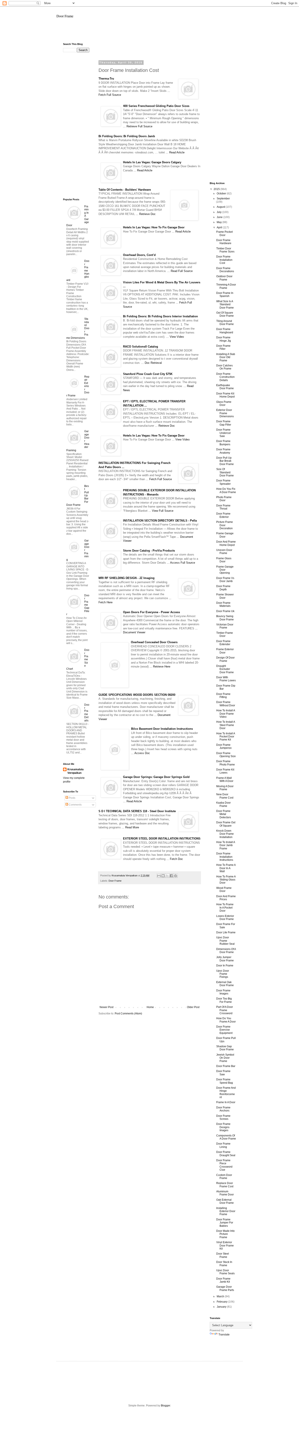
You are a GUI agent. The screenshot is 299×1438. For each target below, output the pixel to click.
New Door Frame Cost (224, 796)
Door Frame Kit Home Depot (225, 395)
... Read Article (175, 152)
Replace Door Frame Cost (224, 1185)
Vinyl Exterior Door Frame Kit (225, 1245)
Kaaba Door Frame (223, 804)
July (219, 212)
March (221, 1296)
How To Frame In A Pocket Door (225, 907)
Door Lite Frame (226, 932)
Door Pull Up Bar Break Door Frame (225, 461)
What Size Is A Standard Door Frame (225, 304)
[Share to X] (167, 875)
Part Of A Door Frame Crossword (224, 1010)
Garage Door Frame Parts (225, 1288)
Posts (71, 797)
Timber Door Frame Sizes (225, 250)
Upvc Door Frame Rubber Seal (225, 940)
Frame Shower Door (225, 596)
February (222, 1301)
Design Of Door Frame (225, 659)
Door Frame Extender (223, 643)
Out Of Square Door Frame (225, 314)
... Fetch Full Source (159, 479)
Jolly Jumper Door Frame (225, 959)
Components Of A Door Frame (226, 1137)
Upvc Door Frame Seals (225, 1272)
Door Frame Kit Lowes (225, 771)
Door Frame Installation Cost (224, 260)
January (222, 1306)
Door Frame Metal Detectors (223, 814)
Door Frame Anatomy (223, 451)
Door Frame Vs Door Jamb (225, 580)
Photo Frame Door (224, 499)
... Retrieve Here (160, 666)
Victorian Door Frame (224, 626)
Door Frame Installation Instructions (224, 856)
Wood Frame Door (224, 889)
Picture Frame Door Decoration (224, 525)
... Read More (130, 827)
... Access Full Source (181, 562)
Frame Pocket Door (224, 233)
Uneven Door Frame (224, 552)
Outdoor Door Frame (224, 278)
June (220, 217)
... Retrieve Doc (146, 214)
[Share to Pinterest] (175, 875)
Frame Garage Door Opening (225, 570)
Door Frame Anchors (223, 1109)
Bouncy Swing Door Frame (225, 618)
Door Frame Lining (223, 1145)
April (220, 227)
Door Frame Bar (225, 1066)
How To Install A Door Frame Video (225, 713)
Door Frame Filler (223, 347)
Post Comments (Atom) (128, 1013)
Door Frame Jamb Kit (223, 1280)
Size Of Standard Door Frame (225, 472)
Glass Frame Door (223, 403)
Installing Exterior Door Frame (225, 1211)
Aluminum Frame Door (225, 1193)
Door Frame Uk (225, 611)
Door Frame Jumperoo (224, 746)
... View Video (175, 336)
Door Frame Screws (223, 1117)
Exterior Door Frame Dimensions (225, 413)
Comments (75, 804)
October (222, 193)
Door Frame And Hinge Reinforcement (226, 1092)
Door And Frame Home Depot (226, 543)
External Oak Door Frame (225, 984)
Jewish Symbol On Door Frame (225, 1058)
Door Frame (64, 16)
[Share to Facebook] (171, 875)
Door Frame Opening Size (226, 755)
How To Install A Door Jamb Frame (225, 845)
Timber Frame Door (224, 634)
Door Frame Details (86, 712)
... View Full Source (160, 510)
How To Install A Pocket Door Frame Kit (225, 736)
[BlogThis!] (163, 875)
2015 (217, 189)
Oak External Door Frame (225, 1201)
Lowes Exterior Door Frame (225, 917)
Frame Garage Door (225, 535)
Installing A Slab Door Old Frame (225, 357)
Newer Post (106, 1007)
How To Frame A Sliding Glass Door (226, 879)
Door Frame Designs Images (223, 1127)
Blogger (165, 1405)
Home (150, 1007)
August (221, 206)
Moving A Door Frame (225, 788)
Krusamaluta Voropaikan (75, 771)
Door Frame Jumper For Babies (224, 1222)
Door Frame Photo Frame (225, 763)
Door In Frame (224, 965)
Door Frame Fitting (223, 695)
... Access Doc (140, 753)
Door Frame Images (223, 992)
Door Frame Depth (223, 588)
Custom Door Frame (224, 1176)
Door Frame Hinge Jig (223, 339)
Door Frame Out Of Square (225, 824)
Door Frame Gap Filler (223, 423)
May (219, 222)
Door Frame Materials (223, 604)
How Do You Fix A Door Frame (226, 490)
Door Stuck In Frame (224, 1263)
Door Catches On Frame (224, 367)
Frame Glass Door (223, 560)
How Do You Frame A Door (226, 1020)
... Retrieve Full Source (137, 126)
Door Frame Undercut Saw (223, 433)
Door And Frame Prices (226, 898)
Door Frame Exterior (223, 515)
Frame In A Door (225, 1102)
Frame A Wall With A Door (224, 779)
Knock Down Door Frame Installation (225, 834)
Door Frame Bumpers (223, 443)
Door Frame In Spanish (224, 294)
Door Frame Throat (223, 507)
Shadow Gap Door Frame (225, 1048)
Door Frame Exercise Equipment (224, 1030)
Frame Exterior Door (225, 651)
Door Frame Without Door (225, 704)
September (223, 198)
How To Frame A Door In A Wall (226, 868)
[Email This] (159, 875)
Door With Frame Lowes (226, 679)
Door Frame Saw (223, 1073)
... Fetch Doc (174, 859)
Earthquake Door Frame (225, 387)
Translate (224, 1334)
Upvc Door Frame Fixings (222, 974)
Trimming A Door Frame (226, 286)
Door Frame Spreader (223, 482)
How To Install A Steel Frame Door (225, 725)
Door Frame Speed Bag (224, 1081)
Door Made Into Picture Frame (225, 1234)
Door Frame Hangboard (224, 331)
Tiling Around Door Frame (225, 323)
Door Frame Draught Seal (225, 1153)
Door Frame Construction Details (225, 377)
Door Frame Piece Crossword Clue (224, 1165)
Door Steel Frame (222, 1255)
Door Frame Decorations (225, 270)
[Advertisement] (149, 32)
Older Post (193, 1007)
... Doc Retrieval (151, 362)
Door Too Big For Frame (224, 1000)
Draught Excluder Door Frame (225, 669)
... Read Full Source (180, 271)
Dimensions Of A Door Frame (226, 951)
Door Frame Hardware (223, 242)
